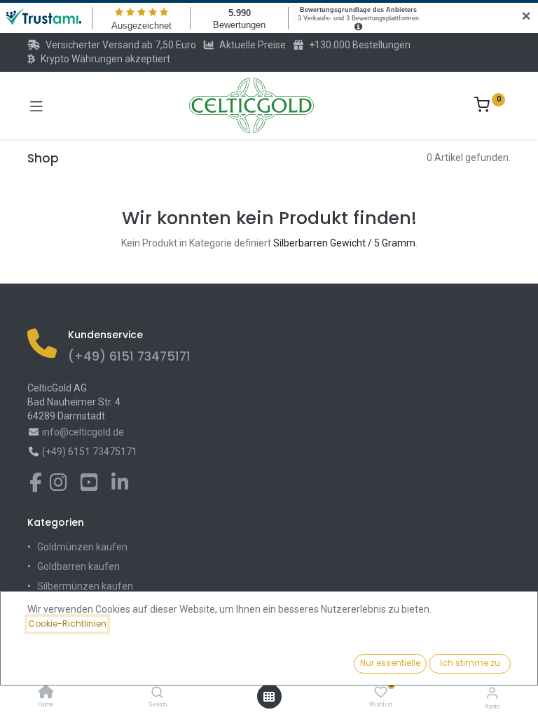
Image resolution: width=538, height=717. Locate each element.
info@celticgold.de (83, 432)
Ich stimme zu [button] (470, 663)
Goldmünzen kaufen (82, 546)
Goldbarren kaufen (78, 566)
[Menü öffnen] (269, 696)
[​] (35, 486)
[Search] (157, 693)
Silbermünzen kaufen (85, 586)
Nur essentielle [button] (390, 663)
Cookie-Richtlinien (67, 623)
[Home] (46, 693)
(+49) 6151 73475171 (129, 356)
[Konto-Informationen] (492, 693)
